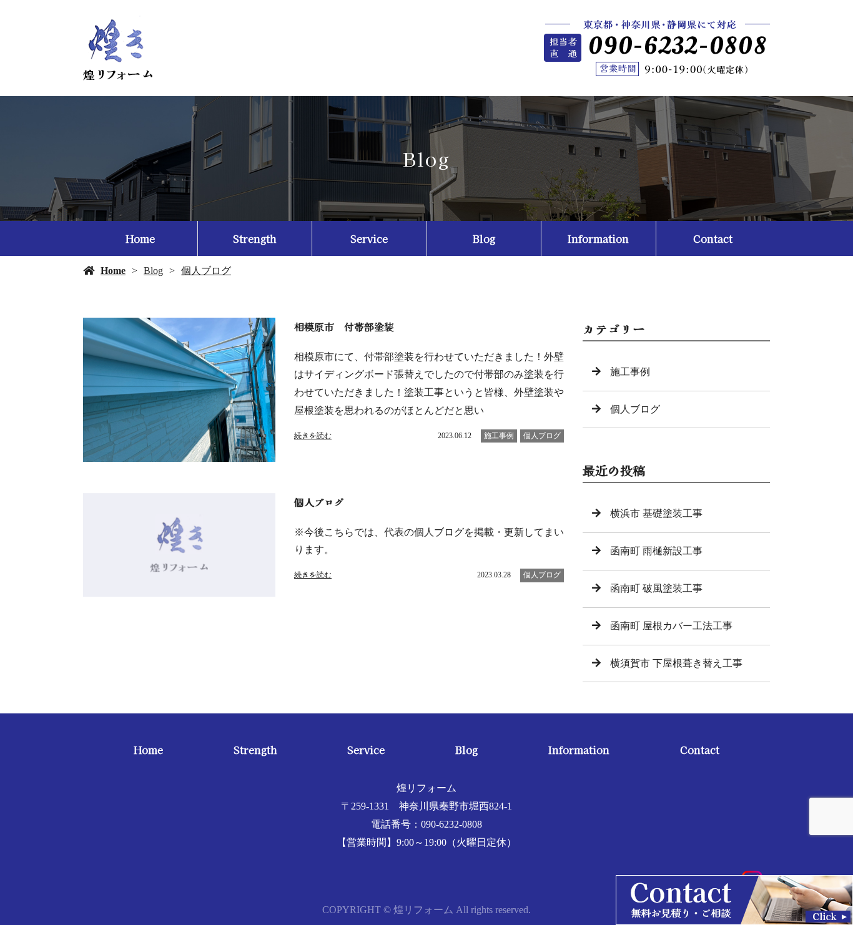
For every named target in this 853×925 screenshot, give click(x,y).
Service (369, 238)
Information (598, 238)
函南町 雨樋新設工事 (656, 551)
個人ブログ (206, 270)
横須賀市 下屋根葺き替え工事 (676, 663)
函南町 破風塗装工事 (656, 588)
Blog (484, 238)
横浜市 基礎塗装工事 (656, 513)
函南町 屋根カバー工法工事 (671, 625)
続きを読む (313, 435)
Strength (254, 238)
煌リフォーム (426, 788)
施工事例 (499, 435)
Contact (712, 238)
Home (140, 238)
